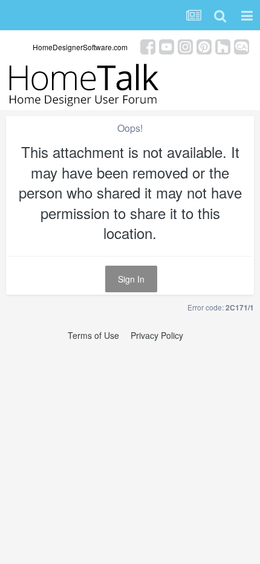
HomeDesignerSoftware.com (80, 47)
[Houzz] (222, 46)
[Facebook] (147, 46)
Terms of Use (93, 335)
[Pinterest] (204, 46)
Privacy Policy (157, 335)
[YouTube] (166, 46)
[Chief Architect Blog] (241, 46)
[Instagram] (185, 46)
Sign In (131, 279)
